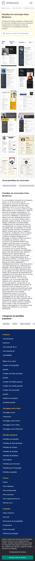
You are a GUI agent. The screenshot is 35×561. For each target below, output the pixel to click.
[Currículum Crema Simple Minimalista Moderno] (26, 167)
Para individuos (8, 486)
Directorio (6, 343)
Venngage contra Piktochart (13, 429)
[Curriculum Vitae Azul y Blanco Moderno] (8, 78)
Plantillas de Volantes (10, 451)
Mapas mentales (25, 324)
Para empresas (8, 494)
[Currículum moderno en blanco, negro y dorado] (8, 123)
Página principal (5, 8)
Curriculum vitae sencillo (26, 185)
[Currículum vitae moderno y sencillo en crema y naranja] (26, 145)
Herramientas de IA (10, 347)
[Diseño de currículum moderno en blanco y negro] (26, 78)
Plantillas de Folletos (10, 447)
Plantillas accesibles (10, 472)
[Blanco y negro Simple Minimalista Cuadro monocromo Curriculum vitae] (8, 145)
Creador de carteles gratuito (13, 386)
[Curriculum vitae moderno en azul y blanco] (26, 101)
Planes (5, 482)
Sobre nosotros (8, 513)
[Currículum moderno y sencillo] (26, 56)
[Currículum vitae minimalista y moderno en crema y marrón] (8, 167)
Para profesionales (9, 490)
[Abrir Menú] (31, 3)
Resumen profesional (9, 185)
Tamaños (21, 42)
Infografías (6, 324)
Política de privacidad (10, 533)
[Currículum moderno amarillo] (8, 101)
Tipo (30, 42)
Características (8, 339)
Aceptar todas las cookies (17, 557)
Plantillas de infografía (10, 439)
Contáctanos (7, 525)
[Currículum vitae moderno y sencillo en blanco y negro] (8, 56)
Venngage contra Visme (11, 425)
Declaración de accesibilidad (13, 521)
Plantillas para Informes (11, 464)
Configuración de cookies (17, 552)
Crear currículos (16, 8)
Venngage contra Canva (11, 421)
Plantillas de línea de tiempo (12, 443)
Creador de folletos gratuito (12, 382)
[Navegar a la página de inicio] (10, 3)
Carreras (6, 517)
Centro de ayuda (9, 529)
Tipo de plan (11, 42)
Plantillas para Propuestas (12, 468)
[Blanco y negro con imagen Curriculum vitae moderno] (26, 123)
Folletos (15, 324)
